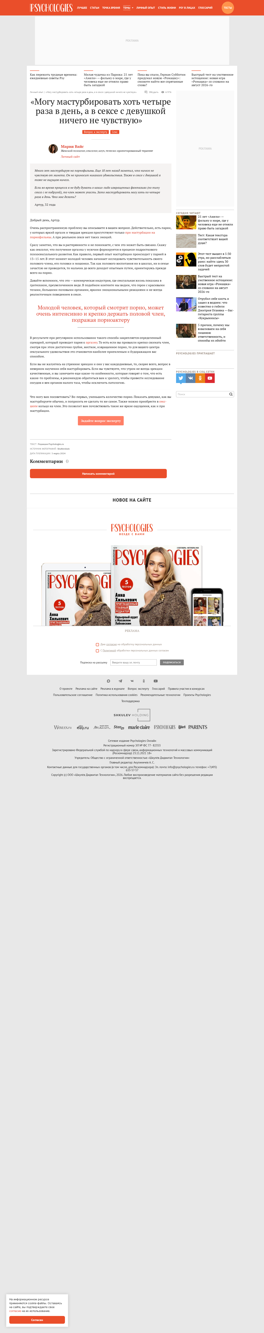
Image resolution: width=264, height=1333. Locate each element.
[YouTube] (155, 681)
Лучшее (82, 7)
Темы (126, 7)
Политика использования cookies (116, 695)
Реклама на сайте (86, 688)
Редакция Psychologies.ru (51, 444)
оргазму (91, 342)
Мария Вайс (72, 146)
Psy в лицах (187, 7)
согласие (111, 644)
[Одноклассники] (143, 681)
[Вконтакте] (132, 681)
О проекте (66, 688)
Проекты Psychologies (197, 695)
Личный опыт (145, 7)
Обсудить (153, 92)
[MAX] (108, 681)
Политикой (109, 650)
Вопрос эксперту (138, 688)
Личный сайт (70, 156)
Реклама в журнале (112, 688)
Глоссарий (205, 7)
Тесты (228, 7)
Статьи (94, 7)
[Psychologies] (51, 8)
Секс (115, 132)
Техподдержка (130, 701)
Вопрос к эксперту (95, 132)
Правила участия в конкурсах (186, 688)
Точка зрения (111, 7)
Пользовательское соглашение (73, 695)
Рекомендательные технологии (160, 695)
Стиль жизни (167, 7)
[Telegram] (120, 681)
